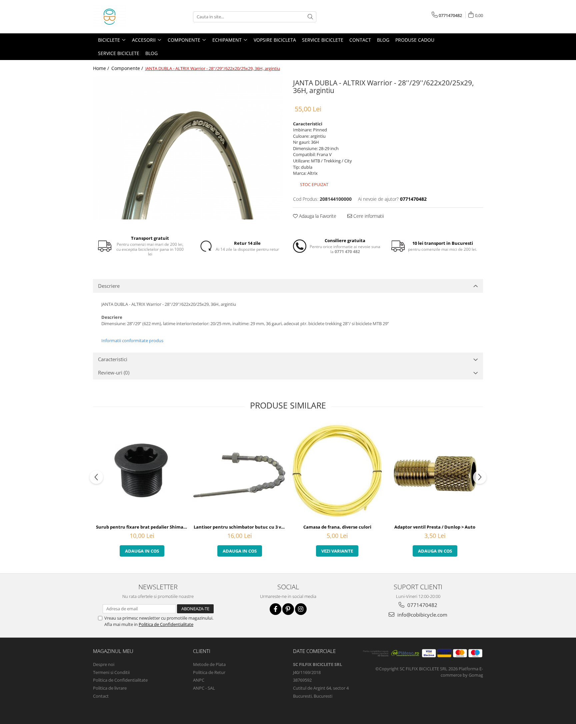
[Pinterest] (288, 609)
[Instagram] (301, 609)
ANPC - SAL (204, 688)
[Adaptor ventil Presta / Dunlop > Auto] (434, 471)
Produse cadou (414, 40)
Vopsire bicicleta (275, 40)
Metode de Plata (209, 664)
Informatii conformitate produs (132, 340)
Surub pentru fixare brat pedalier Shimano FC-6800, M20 (142, 527)
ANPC (198, 680)
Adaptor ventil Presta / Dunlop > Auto (434, 527)
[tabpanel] (188, 148)
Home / (101, 68)
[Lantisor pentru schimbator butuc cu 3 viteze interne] (239, 471)
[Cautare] (310, 16)
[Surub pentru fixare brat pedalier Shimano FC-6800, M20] (141, 471)
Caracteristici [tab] (112, 359)
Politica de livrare (110, 688)
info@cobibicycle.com (421, 614)
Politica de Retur (209, 672)
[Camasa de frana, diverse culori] (337, 471)
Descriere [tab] (109, 285)
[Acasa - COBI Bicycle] (126, 16)
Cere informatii (368, 216)
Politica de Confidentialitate (166, 624)
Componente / (127, 68)
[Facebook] (275, 609)
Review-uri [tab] (113, 372)
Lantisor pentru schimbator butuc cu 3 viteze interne (240, 527)
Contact (360, 40)
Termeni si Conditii (111, 672)
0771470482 (421, 605)
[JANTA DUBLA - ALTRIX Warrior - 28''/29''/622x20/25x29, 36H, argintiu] (188, 148)
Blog (383, 40)
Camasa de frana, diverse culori (337, 527)
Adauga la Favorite (317, 216)
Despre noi (103, 664)
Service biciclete (322, 40)
